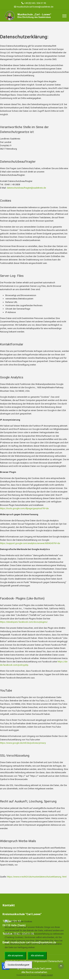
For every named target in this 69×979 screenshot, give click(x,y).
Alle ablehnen (37, 955)
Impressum (34, 971)
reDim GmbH (47, 975)
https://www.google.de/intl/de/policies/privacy (23, 743)
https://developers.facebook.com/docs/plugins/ (24, 622)
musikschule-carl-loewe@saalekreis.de (35, 6)
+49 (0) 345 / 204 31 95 (35, 3)
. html (63, 876)
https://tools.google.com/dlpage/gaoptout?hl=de (24, 508)
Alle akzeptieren (15, 955)
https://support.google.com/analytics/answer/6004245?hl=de (30, 543)
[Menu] (64, 16)
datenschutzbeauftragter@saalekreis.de (26, 188)
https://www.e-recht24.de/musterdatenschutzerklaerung (34, 876)
